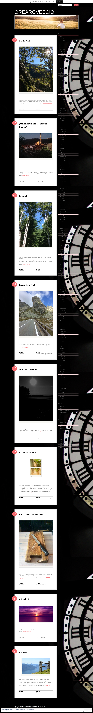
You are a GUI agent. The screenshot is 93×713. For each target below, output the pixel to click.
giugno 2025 (62, 66)
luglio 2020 (62, 190)
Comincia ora (59, 1)
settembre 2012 (63, 388)
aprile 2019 (62, 221)
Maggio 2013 (62, 371)
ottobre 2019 (62, 209)
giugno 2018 (62, 243)
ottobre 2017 (62, 259)
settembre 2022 (63, 135)
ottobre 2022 (62, 133)
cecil (61, 426)
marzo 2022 (62, 148)
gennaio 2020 (62, 203)
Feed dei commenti (63, 412)
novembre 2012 (63, 384)
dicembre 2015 (62, 306)
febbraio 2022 (62, 150)
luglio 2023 (62, 114)
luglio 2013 (62, 367)
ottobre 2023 (62, 108)
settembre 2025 (63, 59)
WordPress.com (63, 414)
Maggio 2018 (62, 245)
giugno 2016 (62, 293)
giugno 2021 (62, 167)
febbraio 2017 (62, 276)
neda (61, 441)
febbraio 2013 (62, 377)
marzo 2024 (62, 97)
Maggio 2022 (62, 144)
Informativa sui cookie (25, 710)
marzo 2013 (62, 375)
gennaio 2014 (62, 354)
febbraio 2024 (62, 99)
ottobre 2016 (62, 285)
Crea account (62, 406)
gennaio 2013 (62, 379)
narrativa (38, 270)
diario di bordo (39, 584)
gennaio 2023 (62, 127)
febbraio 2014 (62, 352)
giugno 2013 (62, 369)
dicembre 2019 (62, 205)
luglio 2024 (62, 89)
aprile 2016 (62, 297)
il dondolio (24, 195)
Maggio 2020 (62, 194)
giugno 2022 (62, 141)
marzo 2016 (62, 299)
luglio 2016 (62, 291)
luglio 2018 (62, 240)
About (62, 12)
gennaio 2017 (62, 278)
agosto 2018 (62, 238)
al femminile (38, 498)
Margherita (62, 437)
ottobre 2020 (62, 184)
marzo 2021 (62, 173)
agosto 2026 (62, 36)
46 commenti (21, 270)
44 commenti (21, 498)
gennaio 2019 (62, 228)
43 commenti (21, 584)
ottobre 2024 (62, 83)
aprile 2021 (62, 171)
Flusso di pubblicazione (64, 410)
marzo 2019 (62, 224)
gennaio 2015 (62, 329)
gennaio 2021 (62, 177)
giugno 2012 (62, 394)
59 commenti (21, 637)
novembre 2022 (63, 131)
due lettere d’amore (28, 452)
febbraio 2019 (62, 226)
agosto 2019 (62, 213)
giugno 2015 (62, 318)
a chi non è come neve (64, 422)
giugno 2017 (62, 268)
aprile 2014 (62, 348)
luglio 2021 (62, 165)
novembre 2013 (63, 358)
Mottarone (24, 651)
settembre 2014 (63, 337)
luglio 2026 (62, 38)
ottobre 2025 (62, 57)
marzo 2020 (62, 198)
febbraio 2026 (62, 49)
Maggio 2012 (62, 396)
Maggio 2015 (62, 320)
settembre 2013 (63, 363)
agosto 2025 (62, 61)
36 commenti (21, 181)
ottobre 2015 (62, 310)
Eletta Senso (62, 428)
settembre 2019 (63, 211)
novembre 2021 (63, 156)
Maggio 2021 (62, 169)
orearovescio (34, 12)
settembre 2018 (63, 236)
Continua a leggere (47, 103)
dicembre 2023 (62, 104)
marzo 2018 (62, 249)
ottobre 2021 (62, 158)
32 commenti (21, 438)
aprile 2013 (62, 373)
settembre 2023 (63, 110)
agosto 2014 (62, 339)
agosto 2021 (62, 163)
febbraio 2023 (62, 125)
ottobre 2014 (62, 335)
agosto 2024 (62, 87)
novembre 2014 (63, 333)
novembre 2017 (63, 257)
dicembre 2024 (62, 78)
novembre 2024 (63, 80)
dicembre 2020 (62, 179)
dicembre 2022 (62, 129)
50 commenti (21, 353)
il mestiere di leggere (64, 435)
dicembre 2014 (62, 331)
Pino (61, 445)
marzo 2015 (62, 325)
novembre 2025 (63, 55)
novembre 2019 (63, 207)
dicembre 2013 (62, 356)
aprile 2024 (62, 95)
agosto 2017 (62, 264)
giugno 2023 (62, 116)
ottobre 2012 (62, 386)
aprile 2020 (62, 196)
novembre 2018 (63, 232)
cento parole (38, 438)
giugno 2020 (62, 192)
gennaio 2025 (62, 76)
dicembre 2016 (62, 280)
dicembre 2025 (62, 53)
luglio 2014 (62, 341)
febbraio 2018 (62, 251)
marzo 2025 (62, 72)
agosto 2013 (62, 365)
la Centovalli (24, 40)
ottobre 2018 (62, 234)
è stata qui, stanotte (28, 369)
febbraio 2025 (62, 74)
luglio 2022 (62, 139)
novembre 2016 (63, 283)
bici (37, 109)
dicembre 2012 (62, 381)
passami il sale (62, 443)
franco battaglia (63, 430)
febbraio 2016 (62, 301)
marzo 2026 (62, 47)
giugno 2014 (62, 344)
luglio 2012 (62, 392)
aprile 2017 (62, 272)
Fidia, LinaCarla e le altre (31, 514)
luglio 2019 (62, 215)
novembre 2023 (63, 106)
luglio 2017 (62, 266)
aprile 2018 (62, 247)
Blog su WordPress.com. (20, 706)
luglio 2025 (62, 64)
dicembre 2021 (62, 154)
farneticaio (41, 181)
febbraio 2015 (62, 327)
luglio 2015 (62, 316)
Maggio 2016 (62, 295)
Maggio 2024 (62, 93)
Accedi (61, 408)
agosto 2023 (62, 112)
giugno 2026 (62, 40)
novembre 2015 (63, 308)
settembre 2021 (63, 160)
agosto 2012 (62, 390)
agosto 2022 (62, 137)
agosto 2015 (62, 314)
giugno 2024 (62, 91)
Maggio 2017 (62, 270)
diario (39, 109)
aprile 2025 (62, 70)
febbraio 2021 (62, 175)
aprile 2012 (62, 398)
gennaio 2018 (62, 253)
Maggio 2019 (62, 219)
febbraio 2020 (62, 200)
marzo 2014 (62, 350)
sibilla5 (61, 447)
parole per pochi (42, 354)
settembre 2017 (63, 261)
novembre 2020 (63, 181)
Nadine (61, 439)
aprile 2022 (62, 146)
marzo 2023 (62, 123)
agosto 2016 (62, 289)
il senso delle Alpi (27, 285)
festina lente (24, 599)
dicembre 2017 (62, 255)
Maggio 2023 (62, 118)
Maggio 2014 (62, 346)
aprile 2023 (62, 120)
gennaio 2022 (62, 152)
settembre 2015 (63, 312)
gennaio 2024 (62, 101)
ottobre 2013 (62, 360)
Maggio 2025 (62, 68)
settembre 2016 (63, 287)
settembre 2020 (63, 186)
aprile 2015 (62, 323)
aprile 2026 (62, 45)
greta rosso (62, 432)
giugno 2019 (62, 217)
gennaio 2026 (62, 51)
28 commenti (21, 109)
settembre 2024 (63, 85)
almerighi (61, 424)
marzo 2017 (62, 274)
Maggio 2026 (62, 43)
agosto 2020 (62, 188)
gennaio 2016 (62, 304)
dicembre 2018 (62, 230)
